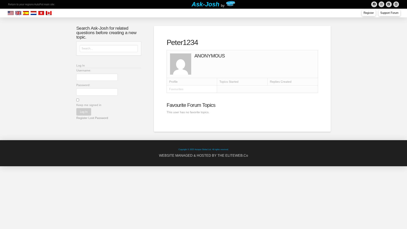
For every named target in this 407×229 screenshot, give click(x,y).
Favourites (176, 89)
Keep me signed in (88, 105)
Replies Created (280, 81)
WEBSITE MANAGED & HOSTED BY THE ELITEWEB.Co (203, 155)
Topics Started (228, 81)
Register (82, 118)
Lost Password (98, 118)
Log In (84, 111)
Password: (83, 85)
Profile (173, 81)
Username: (83, 70)
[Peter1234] (180, 64)
